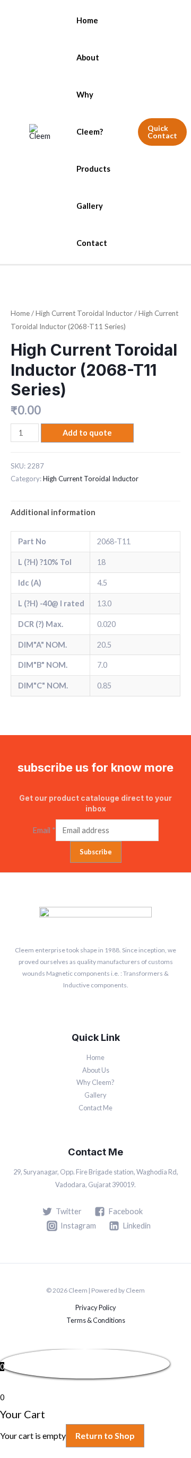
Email (44, 830)
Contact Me (95, 1107)
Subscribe (96, 851)
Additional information (53, 512)
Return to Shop (105, 1435)
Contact (91, 243)
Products (93, 168)
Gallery (89, 205)
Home (87, 20)
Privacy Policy (95, 1307)
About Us (95, 1070)
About (87, 57)
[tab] (95, 512)
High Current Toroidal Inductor (84, 313)
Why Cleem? (89, 113)
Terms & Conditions (95, 1320)
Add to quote (87, 432)
